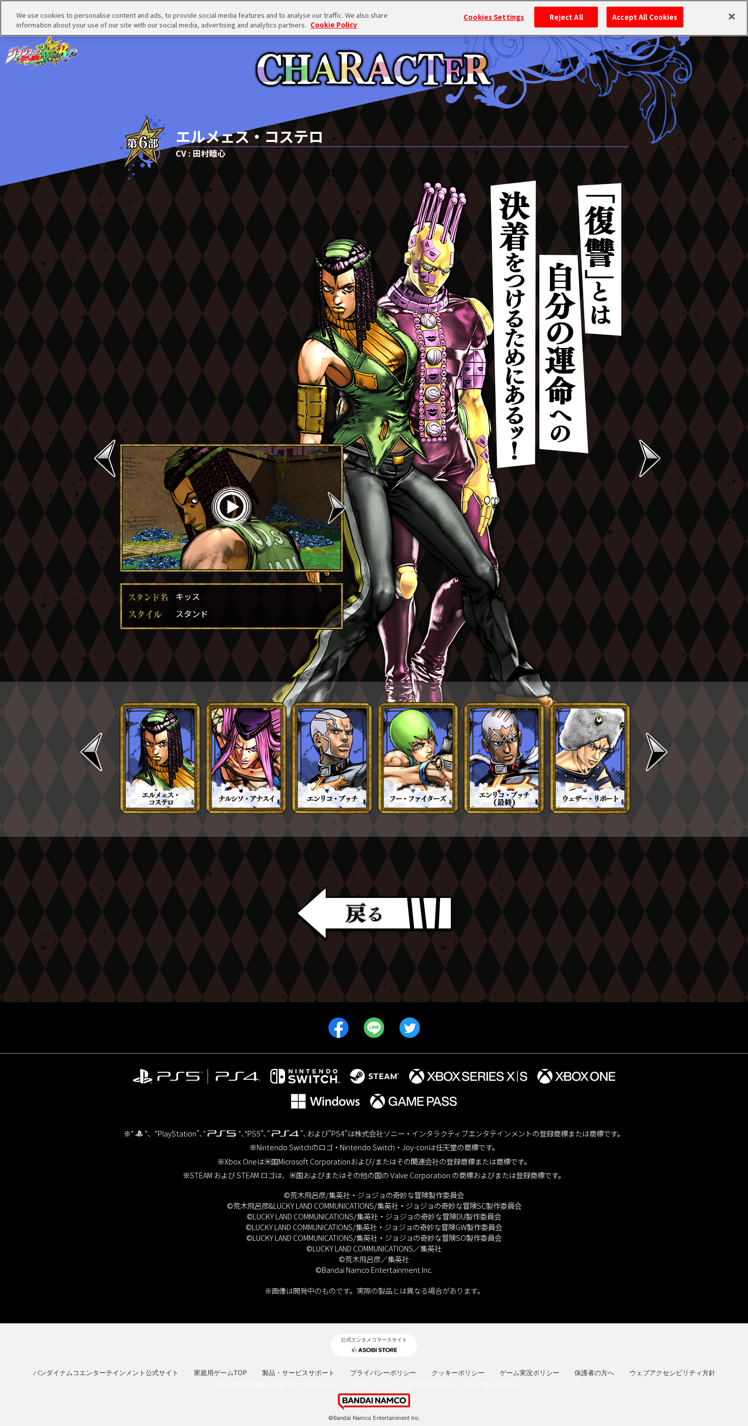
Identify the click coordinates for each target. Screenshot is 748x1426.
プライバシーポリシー (383, 1373)
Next (337, 508)
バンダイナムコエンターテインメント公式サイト (106, 1373)
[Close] (732, 17)
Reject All (566, 17)
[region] (374, 18)
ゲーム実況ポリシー (529, 1373)
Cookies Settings (494, 17)
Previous (126, 508)
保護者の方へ (594, 1373)
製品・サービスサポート (298, 1373)
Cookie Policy (333, 25)
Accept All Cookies (644, 17)
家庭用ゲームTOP (220, 1373)
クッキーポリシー (457, 1373)
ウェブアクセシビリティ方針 (672, 1373)
